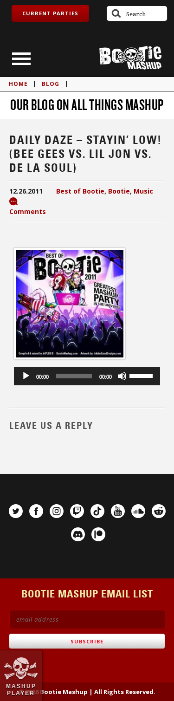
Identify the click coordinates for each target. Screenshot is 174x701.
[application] (87, 376)
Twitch (77, 511)
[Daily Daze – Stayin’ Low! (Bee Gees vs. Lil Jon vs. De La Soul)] (69, 361)
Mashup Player (21, 689)
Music (143, 191)
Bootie (119, 191)
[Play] (26, 376)
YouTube (118, 511)
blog (50, 84)
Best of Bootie (80, 191)
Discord (78, 534)
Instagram (57, 511)
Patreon (98, 534)
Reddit (159, 511)
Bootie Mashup (130, 57)
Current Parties (50, 13)
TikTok (97, 511)
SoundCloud (138, 511)
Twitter (16, 511)
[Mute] (122, 376)
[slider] (142, 375)
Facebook (36, 511)
